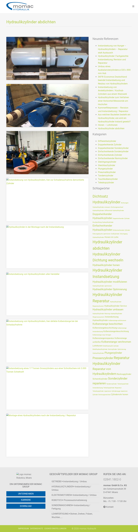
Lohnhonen (98, 346)
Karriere (26, 500)
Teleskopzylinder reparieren (102, 391)
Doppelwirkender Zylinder (121, 218)
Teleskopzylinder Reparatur (112, 388)
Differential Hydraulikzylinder (114, 210)
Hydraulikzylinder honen (106, 265)
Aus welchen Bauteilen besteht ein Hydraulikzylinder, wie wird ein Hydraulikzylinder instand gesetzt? (114, 118)
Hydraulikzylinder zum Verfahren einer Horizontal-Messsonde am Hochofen (113, 101)
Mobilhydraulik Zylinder (111, 346)
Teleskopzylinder (106, 182)
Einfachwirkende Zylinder (110, 155)
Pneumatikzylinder (107, 172)
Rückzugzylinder (124, 374)
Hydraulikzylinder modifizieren (110, 281)
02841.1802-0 (112, 479)
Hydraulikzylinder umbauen (108, 309)
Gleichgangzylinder (107, 162)
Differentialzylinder (107, 141)
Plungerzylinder (105, 168)
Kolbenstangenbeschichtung (116, 331)
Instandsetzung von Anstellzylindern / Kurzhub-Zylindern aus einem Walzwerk (112, 90)
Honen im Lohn (111, 237)
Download (26, 506)
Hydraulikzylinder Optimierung (110, 289)
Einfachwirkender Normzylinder (113, 158)
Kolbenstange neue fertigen (102, 335)
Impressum (23, 528)
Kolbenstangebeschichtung (105, 328)
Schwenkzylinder (100, 379)
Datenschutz (36, 528)
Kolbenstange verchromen (116, 341)
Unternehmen (26, 493)
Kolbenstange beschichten (108, 323)
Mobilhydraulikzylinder (100, 349)
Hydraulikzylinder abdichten (111, 128)
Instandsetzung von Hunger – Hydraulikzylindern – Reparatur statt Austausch (112, 49)
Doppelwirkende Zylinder (109, 144)
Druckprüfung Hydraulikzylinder (103, 222)
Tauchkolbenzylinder (108, 179)
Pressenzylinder (103, 358)
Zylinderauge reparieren (119, 391)
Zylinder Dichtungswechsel (102, 395)
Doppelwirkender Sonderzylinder (113, 148)
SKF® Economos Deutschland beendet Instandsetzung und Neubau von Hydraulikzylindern (113, 80)
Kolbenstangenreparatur (103, 338)
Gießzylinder (115, 234)
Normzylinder (112, 349)
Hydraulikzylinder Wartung (101, 314)
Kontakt (109, 507)
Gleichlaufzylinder (106, 165)
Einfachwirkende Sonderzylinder (113, 151)
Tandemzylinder (105, 175)
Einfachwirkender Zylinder (121, 230)
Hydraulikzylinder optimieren (102, 286)
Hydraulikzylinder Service (115, 306)
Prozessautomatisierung (69, 500)
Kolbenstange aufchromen (117, 320)
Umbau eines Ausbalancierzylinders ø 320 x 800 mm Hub (114, 70)
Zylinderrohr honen (119, 394)
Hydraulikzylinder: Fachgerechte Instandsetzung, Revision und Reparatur (113, 59)
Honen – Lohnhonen (108, 125)
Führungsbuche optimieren (102, 234)
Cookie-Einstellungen (55, 528)
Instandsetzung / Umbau (69, 481)
